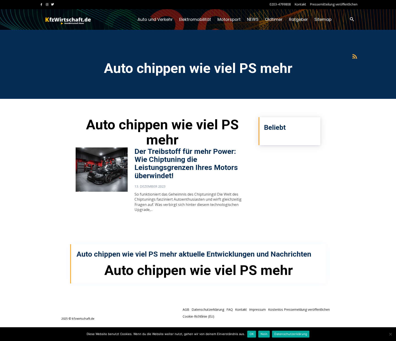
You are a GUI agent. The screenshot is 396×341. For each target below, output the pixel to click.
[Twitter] (52, 5)
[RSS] (355, 57)
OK (252, 334)
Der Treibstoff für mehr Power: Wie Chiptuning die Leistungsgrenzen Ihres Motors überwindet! (186, 163)
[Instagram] (47, 5)
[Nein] (390, 334)
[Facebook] (41, 5)
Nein (264, 334)
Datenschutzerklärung (290, 334)
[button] (352, 19)
